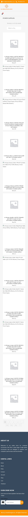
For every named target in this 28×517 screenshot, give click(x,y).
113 (7, 425)
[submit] (21, 503)
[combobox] (14, 28)
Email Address (4, 498)
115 (16, 425)
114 (11, 425)
